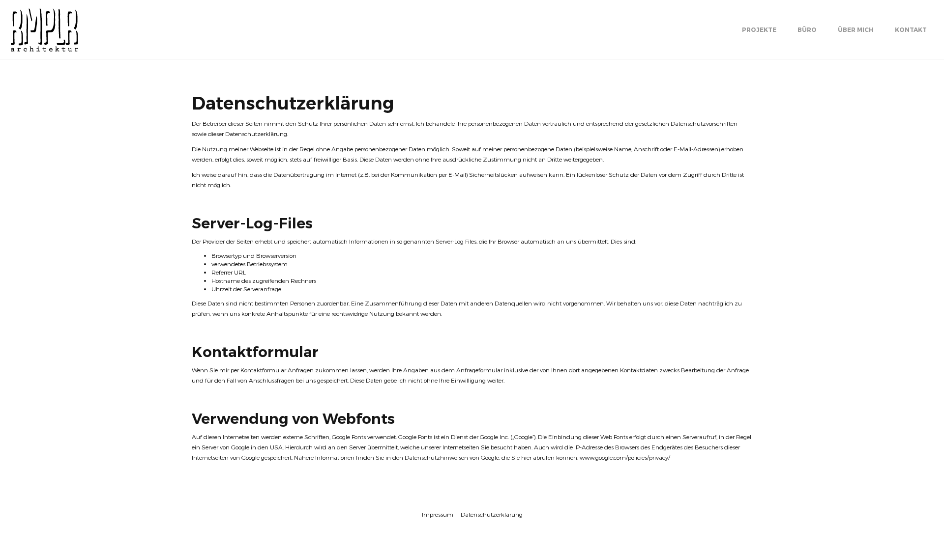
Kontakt (911, 29)
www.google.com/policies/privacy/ (625, 457)
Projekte (759, 29)
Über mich (856, 29)
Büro (807, 29)
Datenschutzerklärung (492, 514)
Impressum (437, 514)
